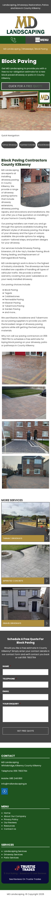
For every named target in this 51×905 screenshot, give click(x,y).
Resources (9, 825)
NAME (7, 666)
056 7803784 (29, 657)
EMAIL (6, 691)
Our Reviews (10, 822)
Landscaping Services (15, 851)
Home (7, 812)
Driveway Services (13, 854)
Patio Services (11, 857)
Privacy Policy (11, 819)
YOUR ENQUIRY (12, 703)
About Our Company (15, 816)
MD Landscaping (11, 48)
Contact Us (10, 828)
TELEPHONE (10, 678)
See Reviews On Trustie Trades (25, 879)
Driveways (27, 48)
